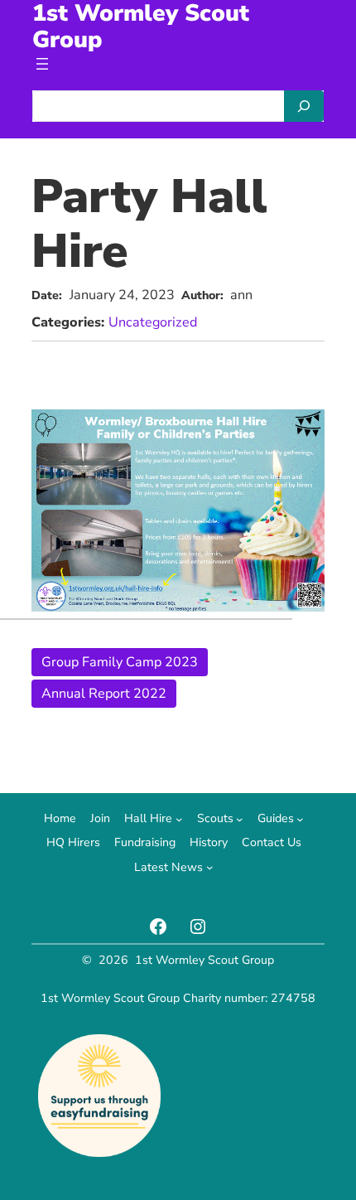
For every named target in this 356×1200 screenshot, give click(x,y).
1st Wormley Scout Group (204, 960)
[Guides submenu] (300, 819)
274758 (293, 998)
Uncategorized (152, 322)
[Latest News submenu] (210, 867)
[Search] (304, 106)
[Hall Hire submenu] (179, 819)
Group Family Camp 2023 (119, 662)
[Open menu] (42, 64)
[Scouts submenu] (239, 819)
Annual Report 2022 (103, 694)
